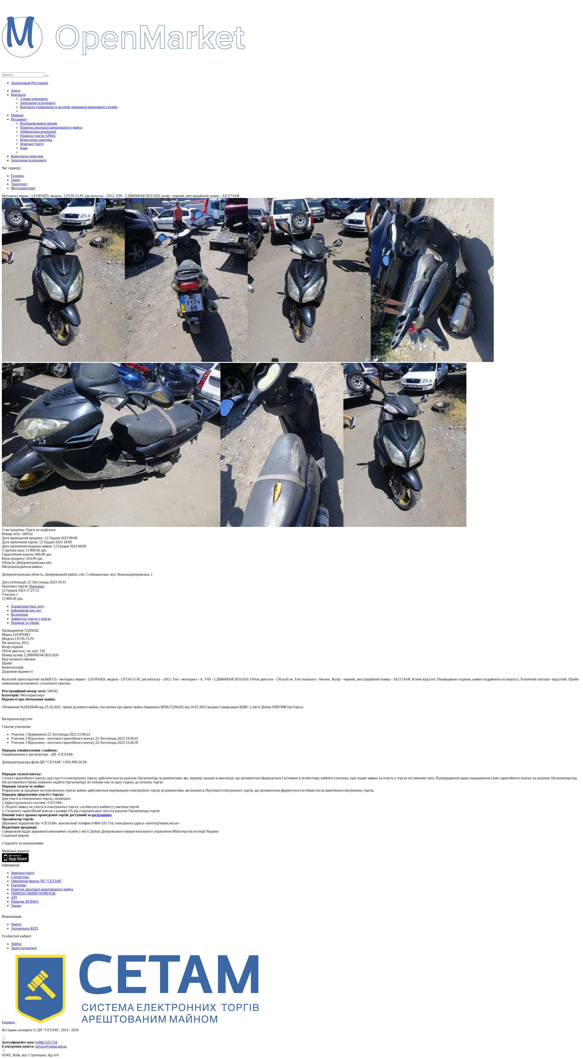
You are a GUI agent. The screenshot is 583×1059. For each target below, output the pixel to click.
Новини (17, 115)
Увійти (16, 924)
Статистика (20, 877)
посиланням (102, 815)
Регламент (19, 119)
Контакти (18, 95)
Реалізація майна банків (38, 123)
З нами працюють (34, 99)
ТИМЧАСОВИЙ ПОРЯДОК (33, 893)
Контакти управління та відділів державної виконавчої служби (69, 107)
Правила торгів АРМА (38, 136)
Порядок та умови (25, 623)
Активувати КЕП (24, 928)
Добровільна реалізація (38, 131)
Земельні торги (31, 144)
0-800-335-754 (46, 1042)
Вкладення (19, 614)
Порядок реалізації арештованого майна (51, 127)
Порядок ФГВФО (24, 901)
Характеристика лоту (27, 606)
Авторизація (21, 83)
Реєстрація (39, 83)
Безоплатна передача (36, 140)
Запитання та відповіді (37, 103)
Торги (15, 90)
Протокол (36, 586)
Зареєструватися (23, 948)
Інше (24, 148)
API (14, 897)
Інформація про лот (26, 610)
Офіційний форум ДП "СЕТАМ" (36, 881)
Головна (8, 1022)
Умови (16, 906)
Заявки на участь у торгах (31, 619)
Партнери (18, 885)
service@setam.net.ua (50, 1046)
